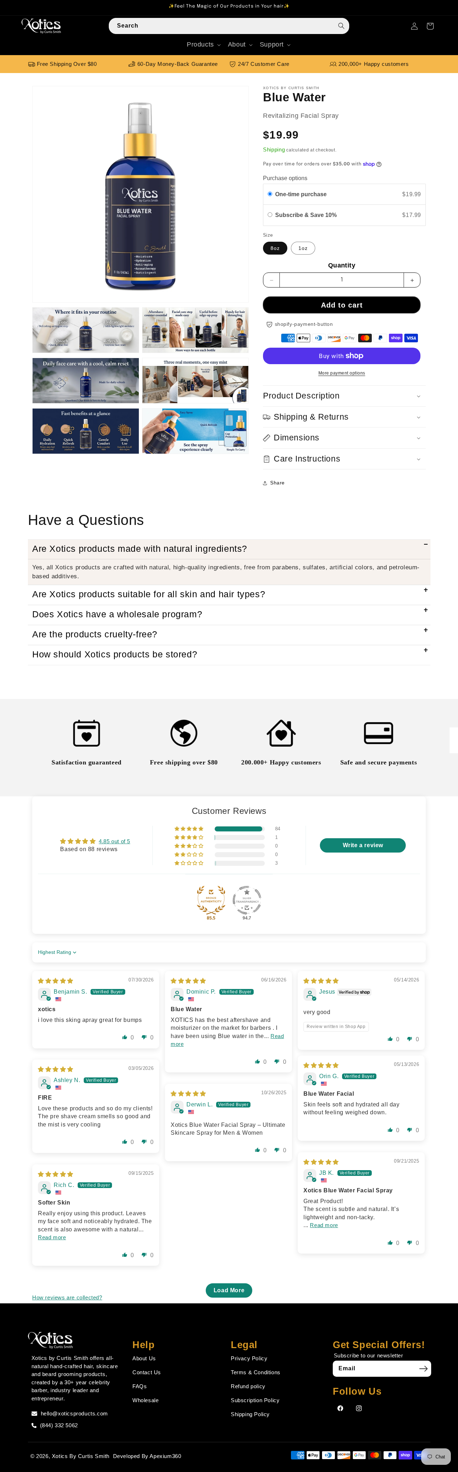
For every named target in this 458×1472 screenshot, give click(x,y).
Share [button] (277, 483)
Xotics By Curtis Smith (80, 1456)
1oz (303, 248)
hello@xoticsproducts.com (74, 1413)
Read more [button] (324, 1225)
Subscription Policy (255, 1400)
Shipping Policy (250, 1414)
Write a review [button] (363, 845)
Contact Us (146, 1372)
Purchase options (285, 178)
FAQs (139, 1386)
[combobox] (229, 26)
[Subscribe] (423, 1368)
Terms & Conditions (256, 1372)
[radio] (270, 194)
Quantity (341, 265)
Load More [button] (229, 1290)
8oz (275, 248)
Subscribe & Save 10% (306, 215)
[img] (55, 981)
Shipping (274, 149)
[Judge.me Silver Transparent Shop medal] (247, 900)
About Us (144, 1358)
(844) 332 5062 (59, 1425)
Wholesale (145, 1400)
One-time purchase (301, 194)
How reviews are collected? (67, 1297)
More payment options (341, 373)
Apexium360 (165, 1456)
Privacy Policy (249, 1358)
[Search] (341, 26)
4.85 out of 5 (114, 841)
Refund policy (248, 1386)
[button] (203, 44)
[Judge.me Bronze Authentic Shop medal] (211, 900)
